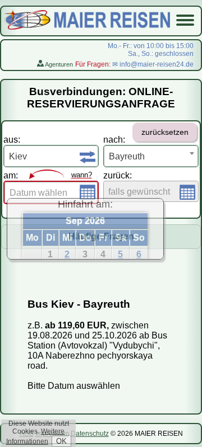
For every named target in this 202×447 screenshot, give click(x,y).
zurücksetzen (165, 132)
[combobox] (51, 156)
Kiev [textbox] (18, 156)
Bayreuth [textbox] (127, 156)
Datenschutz (90, 433)
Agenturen (58, 64)
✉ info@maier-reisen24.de (153, 64)
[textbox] (51, 193)
